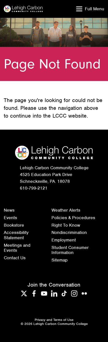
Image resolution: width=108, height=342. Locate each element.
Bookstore (14, 225)
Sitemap (59, 260)
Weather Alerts (65, 210)
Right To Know (65, 225)
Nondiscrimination (69, 232)
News (9, 210)
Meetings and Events (17, 247)
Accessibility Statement (16, 235)
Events (10, 217)
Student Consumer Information (70, 250)
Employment (63, 240)
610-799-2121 (33, 188)
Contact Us (15, 258)
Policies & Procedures (73, 217)
